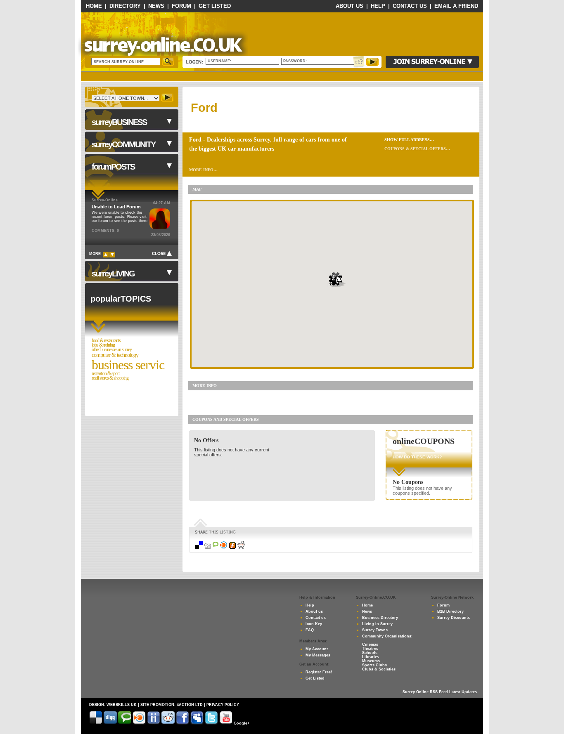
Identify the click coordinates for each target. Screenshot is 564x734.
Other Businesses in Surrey (112, 349)
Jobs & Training (103, 345)
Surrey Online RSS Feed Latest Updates (440, 692)
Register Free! (319, 672)
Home (94, 6)
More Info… (203, 170)
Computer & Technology (115, 355)
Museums (371, 661)
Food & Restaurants (106, 340)
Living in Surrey (377, 624)
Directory (125, 6)
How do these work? (417, 457)
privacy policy (222, 705)
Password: (296, 61)
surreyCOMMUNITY (123, 144)
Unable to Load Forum (116, 206)
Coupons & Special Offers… (417, 148)
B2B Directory (450, 611)
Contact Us (410, 6)
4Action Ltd (190, 705)
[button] (337, 279)
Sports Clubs (374, 665)
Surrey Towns (375, 630)
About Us (349, 6)
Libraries (370, 657)
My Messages (318, 655)
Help (378, 6)
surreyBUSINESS (119, 122)
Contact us (316, 618)
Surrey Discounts (453, 618)
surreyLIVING (113, 273)
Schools (369, 653)
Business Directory (380, 618)
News (156, 6)
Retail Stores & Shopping (110, 378)
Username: (220, 61)
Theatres (370, 649)
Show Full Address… (409, 139)
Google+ (241, 723)
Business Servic (128, 364)
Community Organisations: (387, 636)
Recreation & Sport (105, 373)
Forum (181, 6)
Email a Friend (456, 6)
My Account (317, 649)
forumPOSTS (113, 166)
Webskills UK (122, 705)
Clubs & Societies (379, 669)
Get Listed (215, 6)
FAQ (310, 630)
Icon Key (314, 624)
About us (314, 611)
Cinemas (370, 644)
